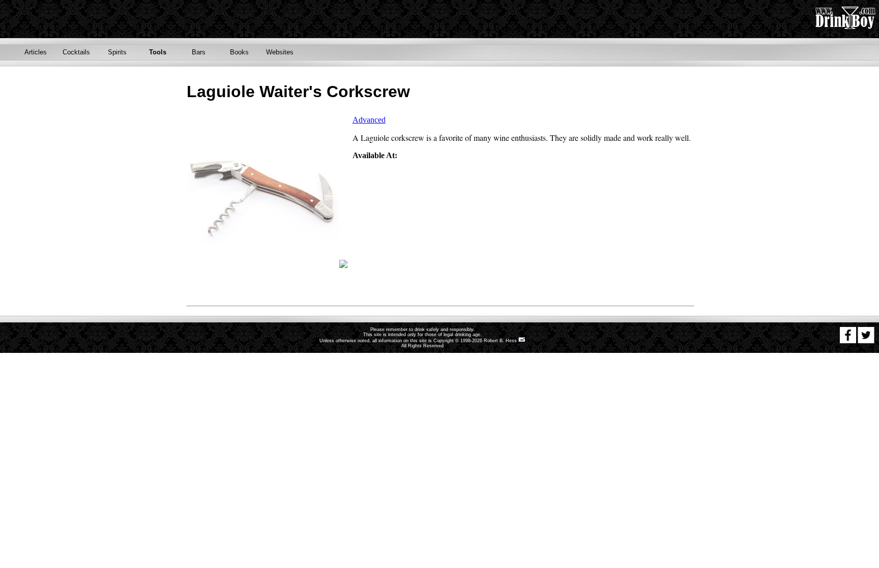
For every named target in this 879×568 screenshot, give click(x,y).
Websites (280, 52)
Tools (157, 52)
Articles (35, 52)
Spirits (117, 52)
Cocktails (76, 52)
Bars (199, 52)
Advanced (369, 119)
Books (239, 52)
